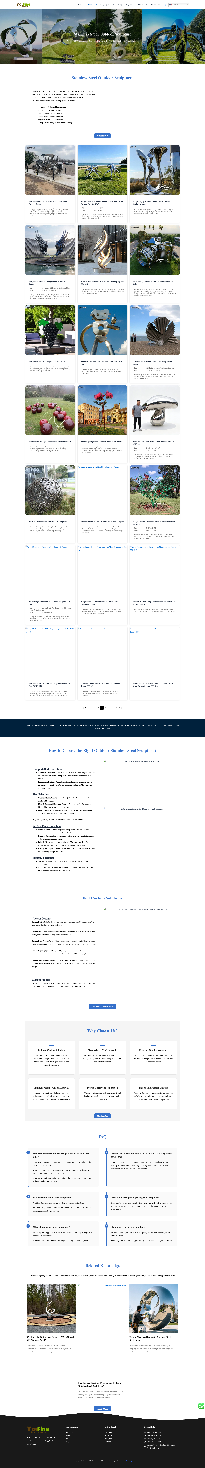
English (175, 5)
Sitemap (129, 1461)
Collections (79, 41)
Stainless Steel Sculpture (95, 41)
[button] (95, 4)
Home (71, 41)
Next (118, 708)
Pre (86, 708)
